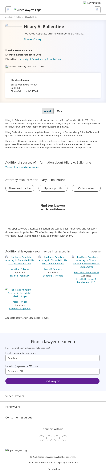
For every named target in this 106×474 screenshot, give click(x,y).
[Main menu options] (8, 9)
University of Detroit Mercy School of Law (39, 59)
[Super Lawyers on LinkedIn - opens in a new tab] (64, 438)
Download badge (20, 188)
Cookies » (73, 462)
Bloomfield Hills (31, 17)
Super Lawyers (14, 396)
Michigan (18, 17)
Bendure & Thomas (53, 275)
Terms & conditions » (39, 462)
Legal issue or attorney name (20, 353)
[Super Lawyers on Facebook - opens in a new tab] (41, 438)
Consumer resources (18, 417)
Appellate (9, 17)
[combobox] (52, 358)
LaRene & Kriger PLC (20, 308)
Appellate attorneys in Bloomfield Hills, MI (27, 317)
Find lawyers (52, 381)
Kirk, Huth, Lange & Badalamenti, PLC (86, 280)
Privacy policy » (59, 462)
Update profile (53, 188)
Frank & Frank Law (20, 275)
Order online (86, 188)
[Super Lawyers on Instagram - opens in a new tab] (49, 438)
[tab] (48, 111)
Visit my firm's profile (22, 167)
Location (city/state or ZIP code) (21, 366)
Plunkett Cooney (32, 39)
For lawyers (12, 407)
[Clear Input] (96, 358)
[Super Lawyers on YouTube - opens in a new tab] (57, 438)
